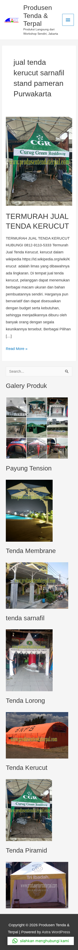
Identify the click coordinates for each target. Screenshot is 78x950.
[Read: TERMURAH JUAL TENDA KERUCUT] (39, 161)
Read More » (16, 348)
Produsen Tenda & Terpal (37, 15)
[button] (40, 941)
